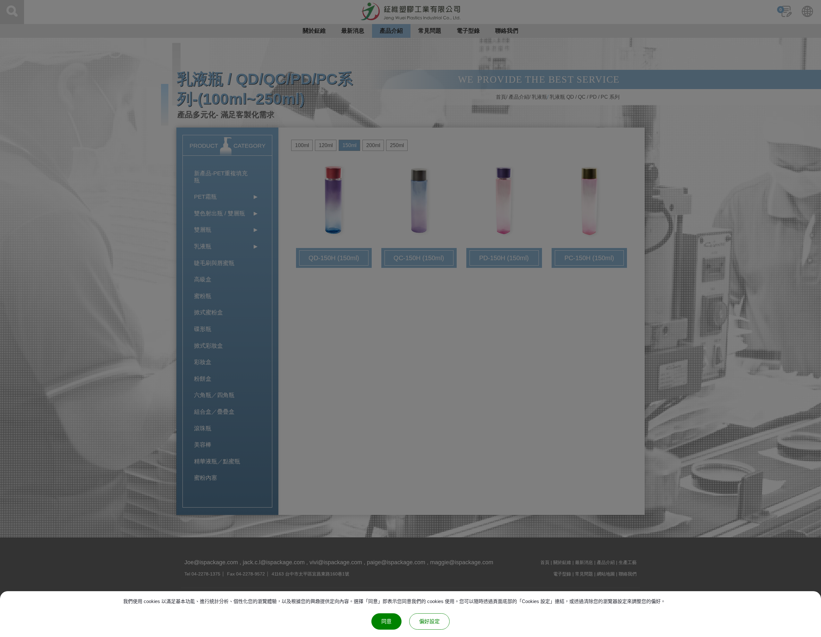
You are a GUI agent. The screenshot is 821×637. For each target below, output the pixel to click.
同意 (386, 621)
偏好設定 (429, 621)
